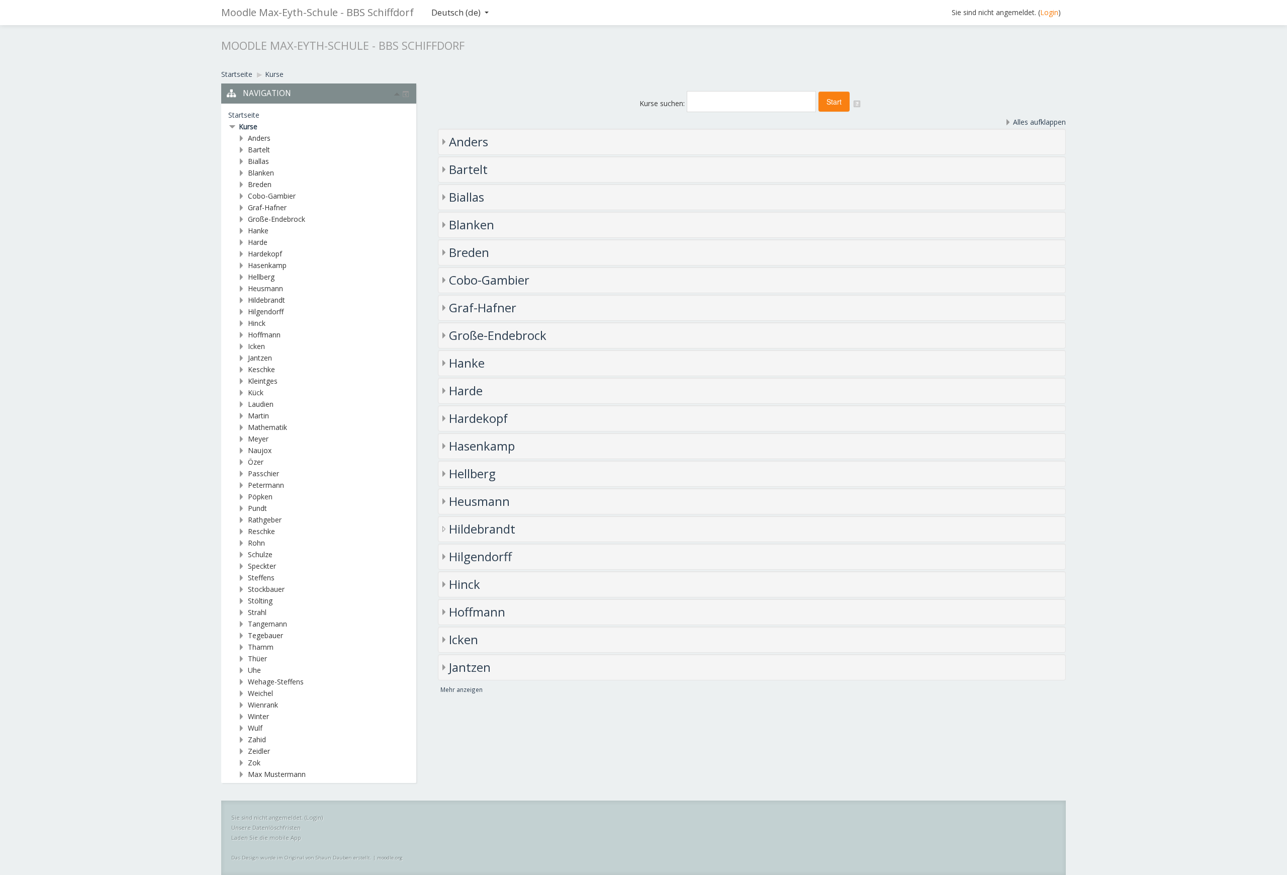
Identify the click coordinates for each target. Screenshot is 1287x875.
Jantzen (470, 667)
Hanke (467, 363)
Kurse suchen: (663, 103)
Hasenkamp (482, 446)
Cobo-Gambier (489, 280)
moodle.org (390, 857)
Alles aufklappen (1039, 122)
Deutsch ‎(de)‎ (456, 12)
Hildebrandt (482, 528)
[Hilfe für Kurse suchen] (858, 103)
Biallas (466, 197)
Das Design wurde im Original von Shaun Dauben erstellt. (301, 857)
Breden (469, 252)
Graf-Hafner (482, 307)
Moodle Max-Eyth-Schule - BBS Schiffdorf (317, 12)
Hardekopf (478, 418)
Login (1049, 12)
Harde (466, 390)
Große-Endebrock (497, 335)
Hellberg (472, 473)
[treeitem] (318, 115)
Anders (468, 141)
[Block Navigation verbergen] (397, 94)
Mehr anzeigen (461, 689)
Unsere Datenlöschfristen (266, 827)
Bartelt (468, 169)
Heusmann (479, 501)
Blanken (471, 224)
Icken (463, 639)
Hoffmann (477, 611)
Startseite (243, 115)
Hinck (464, 584)
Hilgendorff (480, 556)
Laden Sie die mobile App (266, 837)
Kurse (248, 126)
